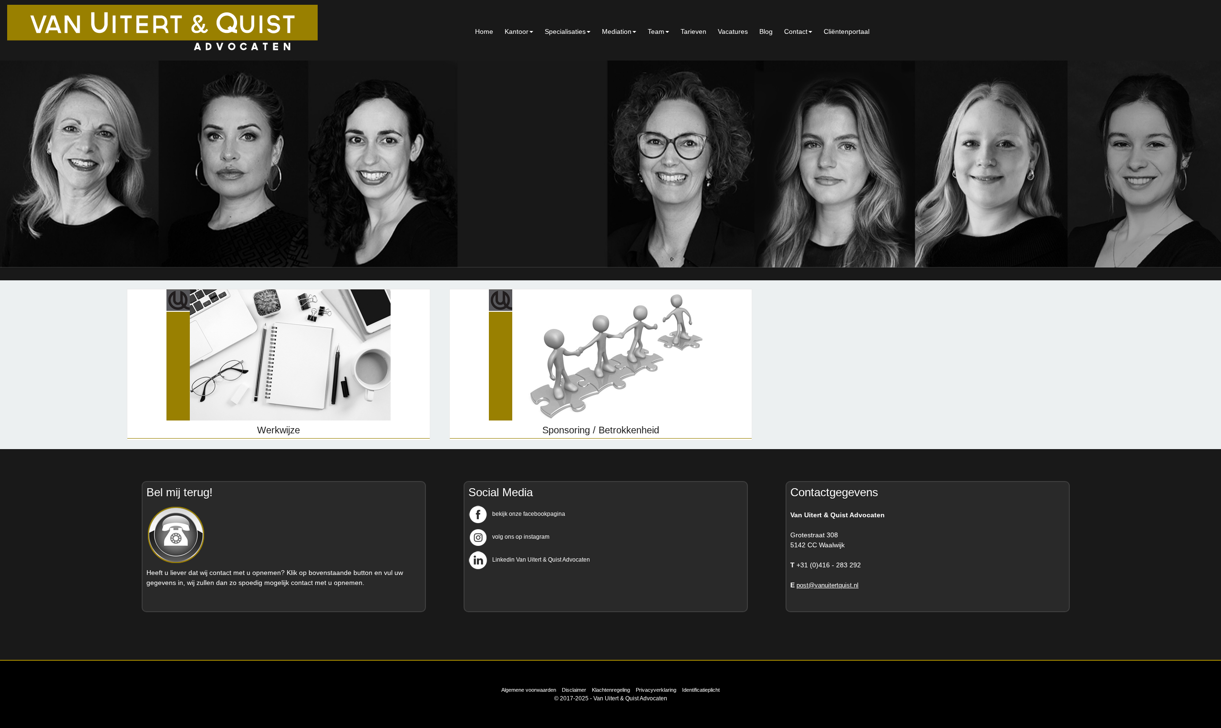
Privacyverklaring (656, 690)
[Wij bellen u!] (176, 562)
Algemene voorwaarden (528, 690)
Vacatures (733, 31)
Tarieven (693, 31)
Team (656, 31)
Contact (795, 31)
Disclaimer (574, 690)
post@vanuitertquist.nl (828, 585)
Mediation (616, 31)
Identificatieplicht (701, 690)
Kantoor (516, 31)
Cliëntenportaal (846, 31)
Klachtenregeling (611, 690)
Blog (766, 31)
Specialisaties (565, 31)
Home (484, 31)
